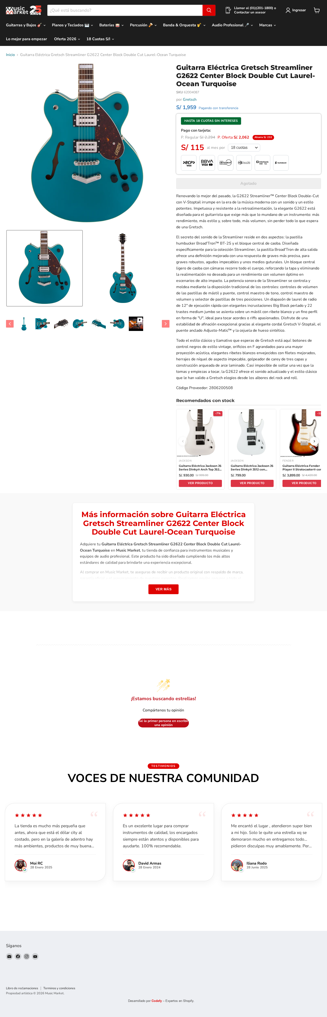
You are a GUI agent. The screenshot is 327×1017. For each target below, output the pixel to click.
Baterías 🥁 (110, 25)
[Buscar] (209, 10)
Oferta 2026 (65, 39)
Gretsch (190, 99)
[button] (44, 268)
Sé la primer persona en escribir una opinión (163, 723)
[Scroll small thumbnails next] (165, 324)
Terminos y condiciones (59, 988)
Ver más (164, 589)
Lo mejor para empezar (26, 39)
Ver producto (200, 483)
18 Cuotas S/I (98, 39)
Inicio (10, 55)
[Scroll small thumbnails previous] (10, 324)
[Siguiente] (314, 441)
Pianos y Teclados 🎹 (71, 25)
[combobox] (125, 10)
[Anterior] (183, 441)
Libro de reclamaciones (22, 988)
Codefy (157, 1000)
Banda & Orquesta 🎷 (183, 25)
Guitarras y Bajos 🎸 (24, 25)
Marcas (266, 25)
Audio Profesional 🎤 (231, 25)
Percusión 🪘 (142, 25)
